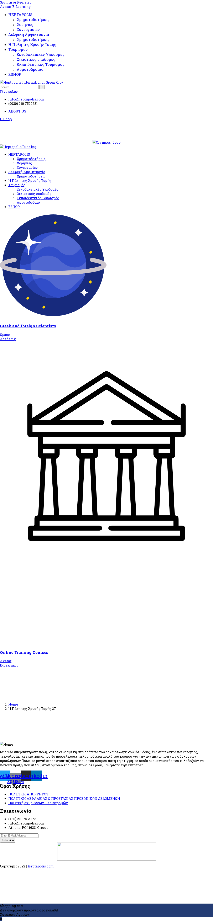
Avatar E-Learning (15, 6)
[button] (6, 119)
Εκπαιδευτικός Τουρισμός (40, 64)
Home (13, 704)
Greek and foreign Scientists (28, 325)
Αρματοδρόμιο (30, 69)
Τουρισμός (18, 49)
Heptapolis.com (41, 866)
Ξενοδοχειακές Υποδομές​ (40, 54)
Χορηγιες (25, 24)
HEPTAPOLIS (20, 14)
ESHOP (14, 74)
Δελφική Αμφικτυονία (28, 34)
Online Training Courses (24, 652)
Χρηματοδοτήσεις (33, 19)
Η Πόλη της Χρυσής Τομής (32, 44)
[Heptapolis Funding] (18, 146)
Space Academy (8, 336)
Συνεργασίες (28, 29)
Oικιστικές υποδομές (36, 59)
